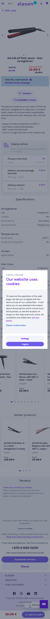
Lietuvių (10, 275)
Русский (19, 275)
